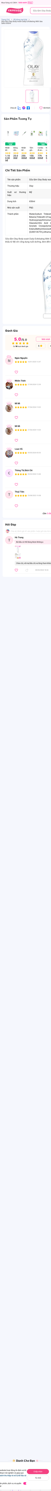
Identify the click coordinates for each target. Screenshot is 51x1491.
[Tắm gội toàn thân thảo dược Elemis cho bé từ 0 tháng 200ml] (32, 133)
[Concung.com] (14, 10)
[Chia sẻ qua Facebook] (28, 108)
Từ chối (38, 1478)
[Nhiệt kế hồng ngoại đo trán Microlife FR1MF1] (8, 133)
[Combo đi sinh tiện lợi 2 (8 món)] (40, 133)
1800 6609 (22, 3)
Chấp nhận (37, 1472)
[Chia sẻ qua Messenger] (23, 108)
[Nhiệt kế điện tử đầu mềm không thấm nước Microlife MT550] (24, 133)
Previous (5, 144)
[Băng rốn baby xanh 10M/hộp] (16, 133)
